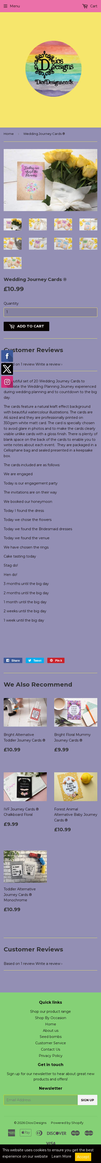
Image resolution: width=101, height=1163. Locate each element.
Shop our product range (50, 1011)
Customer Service (50, 1043)
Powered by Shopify (67, 1123)
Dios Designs (36, 1123)
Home (9, 134)
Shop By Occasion (50, 1018)
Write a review (48, 364)
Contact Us (50, 1049)
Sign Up (87, 1100)
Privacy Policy (51, 1056)
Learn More (61, 1156)
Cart (93, 6)
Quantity (11, 303)
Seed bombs (51, 1036)
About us (50, 1030)
